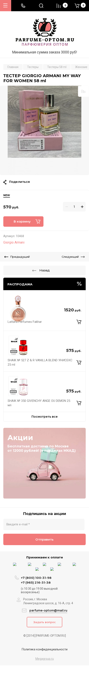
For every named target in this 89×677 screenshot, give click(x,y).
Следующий (70, 256)
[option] (44, 130)
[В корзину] (79, 322)
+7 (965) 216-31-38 (36, 582)
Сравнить (83, 91)
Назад (44, 270)
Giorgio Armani (13, 242)
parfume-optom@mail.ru (48, 610)
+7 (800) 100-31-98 (36, 578)
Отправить (44, 539)
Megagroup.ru (44, 658)
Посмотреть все (44, 416)
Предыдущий (20, 256)
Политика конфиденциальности (44, 649)
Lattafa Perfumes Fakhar (25, 322)
